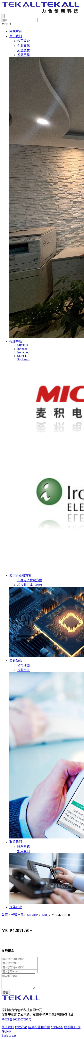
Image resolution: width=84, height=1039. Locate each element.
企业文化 (23, 45)
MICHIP (22, 345)
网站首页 (15, 31)
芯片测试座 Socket (29, 585)
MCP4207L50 (61, 915)
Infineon (22, 348)
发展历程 (23, 55)
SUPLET (23, 356)
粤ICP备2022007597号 (16, 1019)
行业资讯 (23, 670)
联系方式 (23, 846)
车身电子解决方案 (29, 580)
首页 (5, 915)
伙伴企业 (15, 907)
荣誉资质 (23, 50)
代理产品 (15, 341)
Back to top (9, 1035)
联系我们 (15, 842)
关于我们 (15, 36)
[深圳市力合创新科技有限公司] (41, 12)
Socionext (23, 359)
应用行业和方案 (20, 575)
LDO (45, 915)
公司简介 (23, 41)
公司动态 (15, 660)
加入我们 (23, 851)
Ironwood (23, 352)
